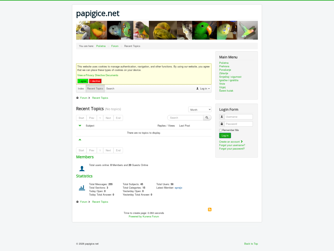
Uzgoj (222, 87)
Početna (223, 63)
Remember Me (230, 130)
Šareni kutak (226, 90)
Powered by (135, 216)
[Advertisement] (121, 57)
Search (110, 88)
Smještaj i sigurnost (230, 76)
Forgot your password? (232, 148)
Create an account (229, 141)
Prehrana (224, 66)
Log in (225, 135)
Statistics (84, 176)
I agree (83, 81)
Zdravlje (223, 73)
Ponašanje (225, 69)
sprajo (178, 187)
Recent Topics (95, 88)
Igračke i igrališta (228, 80)
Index (81, 88)
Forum (83, 98)
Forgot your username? (232, 145)
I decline (95, 81)
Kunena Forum (151, 216)
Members (85, 156)
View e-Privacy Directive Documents (97, 75)
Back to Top (251, 243)
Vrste (222, 83)
